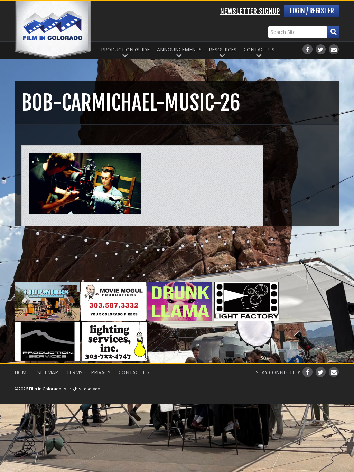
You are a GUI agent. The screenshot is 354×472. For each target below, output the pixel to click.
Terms (74, 372)
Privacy (100, 372)
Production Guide (125, 49)
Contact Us (259, 49)
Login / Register (312, 11)
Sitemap (47, 372)
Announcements (179, 49)
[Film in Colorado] (53, 30)
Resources (222, 49)
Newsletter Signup (250, 11)
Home (22, 372)
